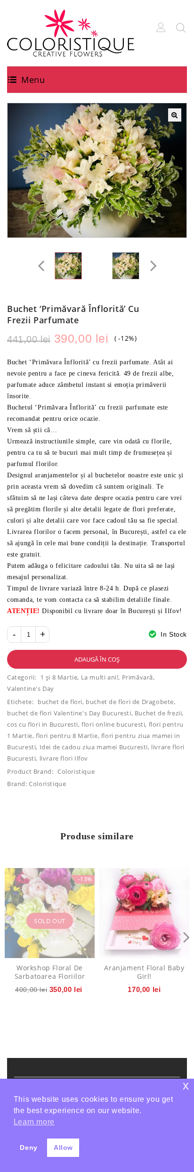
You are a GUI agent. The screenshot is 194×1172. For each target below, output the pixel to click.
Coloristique (76, 771)
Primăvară (137, 677)
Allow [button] (63, 1147)
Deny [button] (28, 1147)
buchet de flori (60, 701)
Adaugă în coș (97, 659)
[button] (174, 115)
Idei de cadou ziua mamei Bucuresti (94, 747)
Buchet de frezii (158, 713)
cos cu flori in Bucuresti (42, 724)
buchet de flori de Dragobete (130, 701)
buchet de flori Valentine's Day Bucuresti (69, 713)
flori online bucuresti (113, 724)
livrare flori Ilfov (64, 758)
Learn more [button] (34, 1122)
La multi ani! (100, 677)
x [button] (186, 1085)
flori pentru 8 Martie (67, 735)
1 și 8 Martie (59, 677)
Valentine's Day (30, 688)
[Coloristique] (70, 32)
